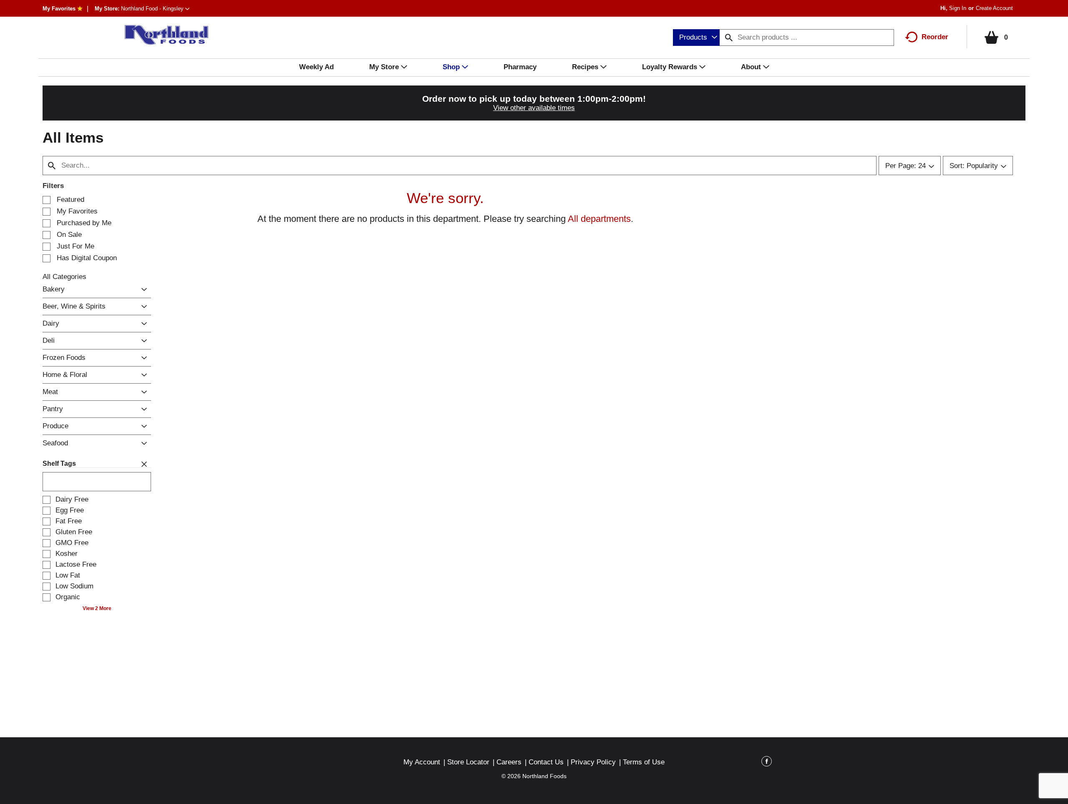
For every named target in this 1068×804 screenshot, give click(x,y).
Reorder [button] (935, 37)
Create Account (994, 8)
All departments (599, 219)
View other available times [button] (534, 108)
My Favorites (59, 8)
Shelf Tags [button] (59, 463)
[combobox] (696, 37)
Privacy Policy (593, 762)
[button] (155, 8)
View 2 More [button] (97, 608)
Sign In (957, 8)
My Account (421, 762)
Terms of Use (644, 762)
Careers (508, 762)
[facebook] (766, 762)
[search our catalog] (729, 37)
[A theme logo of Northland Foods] (162, 35)
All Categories (64, 277)
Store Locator (468, 762)
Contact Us (546, 762)
